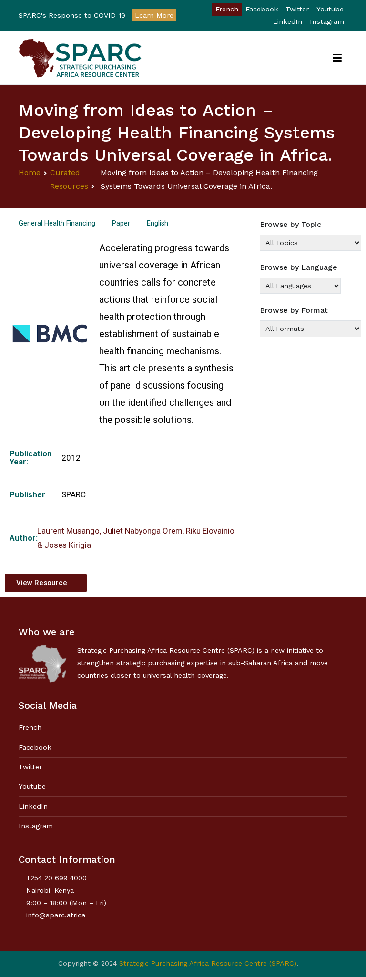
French (226, 9)
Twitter (297, 9)
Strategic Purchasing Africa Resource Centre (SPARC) (207, 963)
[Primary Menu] (337, 58)
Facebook (261, 9)
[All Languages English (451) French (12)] (300, 286)
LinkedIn (287, 21)
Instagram (327, 21)
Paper (121, 223)
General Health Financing (57, 223)
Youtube (330, 9)
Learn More (154, 15)
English (157, 223)
